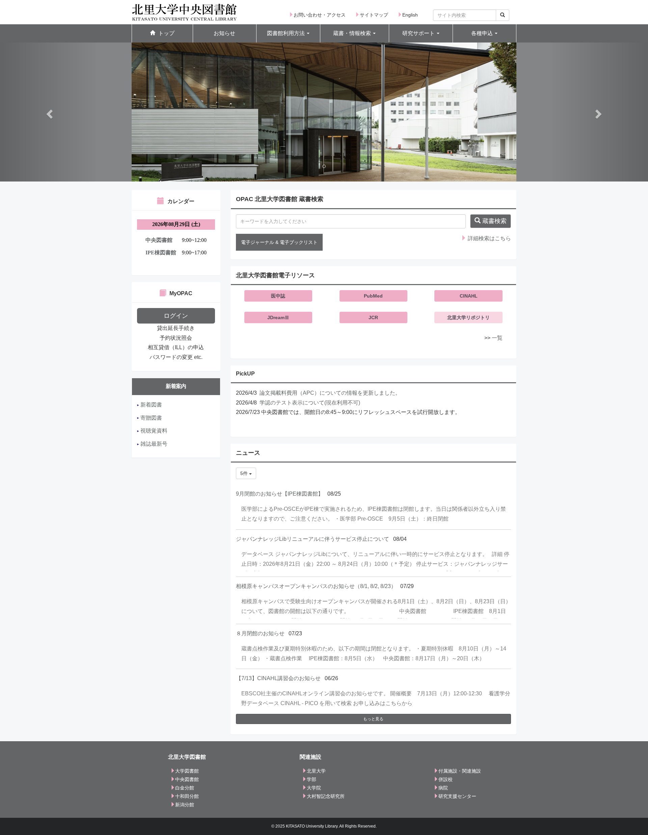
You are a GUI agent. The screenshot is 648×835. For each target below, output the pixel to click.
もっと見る (373, 719)
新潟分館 (184, 804)
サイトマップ (374, 15)
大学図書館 (187, 771)
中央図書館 (187, 779)
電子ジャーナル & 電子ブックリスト (279, 242)
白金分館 (184, 787)
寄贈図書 (150, 418)
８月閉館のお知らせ (260, 633)
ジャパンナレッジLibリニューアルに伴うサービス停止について (312, 539)
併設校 (445, 779)
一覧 (497, 338)
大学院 (314, 787)
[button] (288, 34)
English (410, 15)
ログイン (176, 315)
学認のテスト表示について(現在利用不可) (310, 403)
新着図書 (150, 405)
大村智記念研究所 (326, 796)
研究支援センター (457, 796)
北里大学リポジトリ (468, 317)
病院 (443, 787)
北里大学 (316, 771)
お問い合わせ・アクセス (320, 15)
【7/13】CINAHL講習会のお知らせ (278, 678)
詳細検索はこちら (488, 238)
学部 (311, 779)
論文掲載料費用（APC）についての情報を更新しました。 (330, 393)
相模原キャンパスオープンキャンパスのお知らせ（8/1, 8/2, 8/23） (316, 586)
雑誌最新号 (153, 444)
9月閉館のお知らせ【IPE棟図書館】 (279, 494)
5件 (244, 473)
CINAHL (469, 296)
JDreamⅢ (278, 317)
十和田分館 (187, 796)
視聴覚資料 (153, 431)
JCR (373, 317)
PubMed (373, 296)
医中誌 (278, 296)
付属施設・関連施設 (459, 771)
